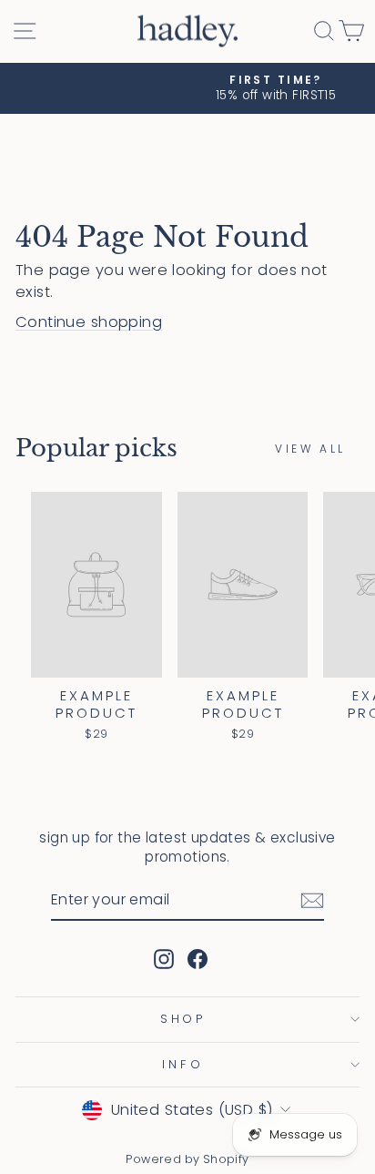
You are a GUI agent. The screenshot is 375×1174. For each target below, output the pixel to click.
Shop (183, 1018)
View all (310, 448)
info (183, 1064)
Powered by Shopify (187, 1159)
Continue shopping (88, 321)
